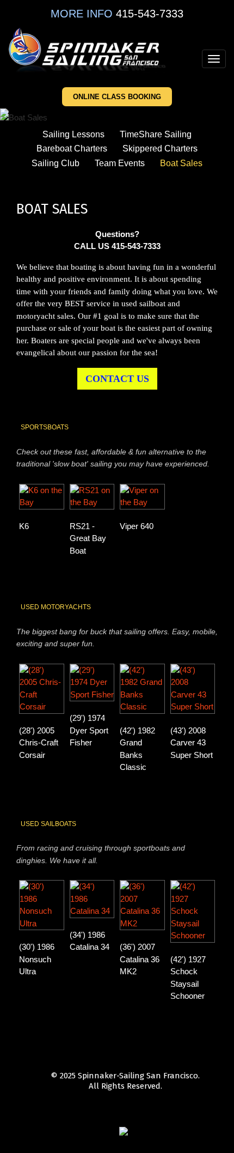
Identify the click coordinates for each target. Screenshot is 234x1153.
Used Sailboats (48, 824)
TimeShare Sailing (156, 134)
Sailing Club (55, 163)
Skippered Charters (160, 148)
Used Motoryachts (56, 607)
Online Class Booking (117, 97)
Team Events (120, 163)
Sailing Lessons (73, 134)
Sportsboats (45, 427)
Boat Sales (181, 163)
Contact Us (117, 378)
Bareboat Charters (71, 148)
